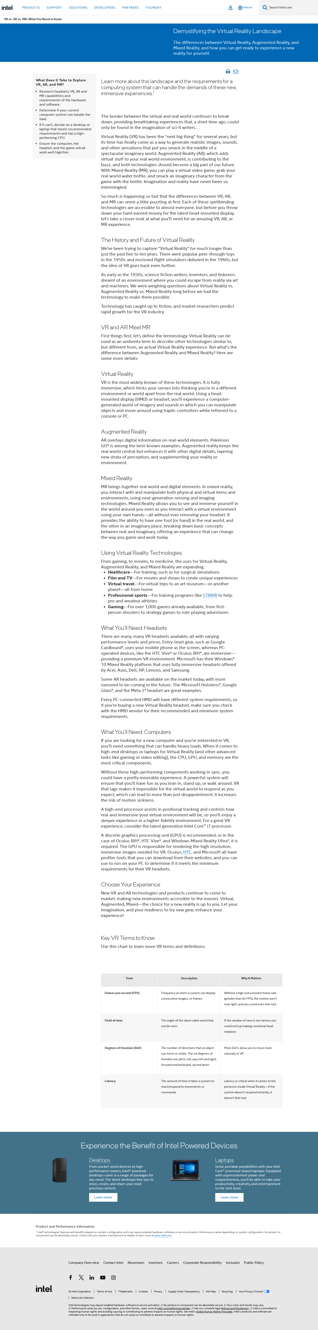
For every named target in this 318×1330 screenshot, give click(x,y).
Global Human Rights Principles (214, 1311)
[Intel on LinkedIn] (92, 1278)
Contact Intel (113, 1263)
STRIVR (210, 595)
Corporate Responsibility (202, 1263)
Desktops (99, 1159)
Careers (173, 1263)
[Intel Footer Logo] (44, 1288)
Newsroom (136, 1263)
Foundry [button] (154, 8)
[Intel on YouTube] (102, 1278)
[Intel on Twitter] (81, 1278)
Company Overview (84, 1263)
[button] (159, 1172)
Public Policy (254, 1263)
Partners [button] (130, 8)
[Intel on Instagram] (113, 1278)
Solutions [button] (78, 8)
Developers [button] (104, 8)
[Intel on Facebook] (70, 1278)
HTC (187, 852)
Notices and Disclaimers (235, 1308)
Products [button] (31, 8)
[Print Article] (228, 71)
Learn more (103, 1197)
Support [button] (54, 8)
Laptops (224, 1159)
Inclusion (233, 1263)
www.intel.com (163, 1235)
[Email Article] (235, 71)
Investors (156, 1263)
